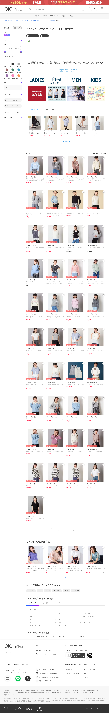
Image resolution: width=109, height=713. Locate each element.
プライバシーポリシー (16, 690)
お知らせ (86, 677)
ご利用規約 (6, 690)
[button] (13, 40)
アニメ (72, 16)
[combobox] (42, 9)
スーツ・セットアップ (36, 619)
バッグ (82, 619)
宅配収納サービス (8, 695)
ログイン (8, 652)
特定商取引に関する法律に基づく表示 (90, 690)
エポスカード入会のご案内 (72, 673)
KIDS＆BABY (54, 16)
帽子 (31, 622)
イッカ (39, 590)
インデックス (75, 590)
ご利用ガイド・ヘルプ (89, 669)
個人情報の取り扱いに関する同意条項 (35, 690)
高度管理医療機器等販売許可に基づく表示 (39, 692)
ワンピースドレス (85, 613)
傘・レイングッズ (35, 625)
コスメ (64, 16)
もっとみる (66, 141)
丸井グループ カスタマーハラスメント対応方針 (57, 690)
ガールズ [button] (7, 35)
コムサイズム (57, 590)
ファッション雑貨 (85, 622)
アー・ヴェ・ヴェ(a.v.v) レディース (36, 636)
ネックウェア (58, 622)
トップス (43, 20)
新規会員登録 (68, 669)
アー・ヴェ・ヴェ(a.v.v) (30, 20)
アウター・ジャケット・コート (39, 613)
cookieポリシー (74, 690)
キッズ (38, 20)
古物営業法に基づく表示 (10, 692)
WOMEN (37, 16)
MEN (45, 16)
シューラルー (31, 590)
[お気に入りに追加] (43, 547)
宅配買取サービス (87, 692)
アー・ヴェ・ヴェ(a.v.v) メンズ (58, 636)
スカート (32, 616)
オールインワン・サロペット (88, 616)
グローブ (66, 590)
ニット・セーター (51, 20)
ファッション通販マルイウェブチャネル (13, 20)
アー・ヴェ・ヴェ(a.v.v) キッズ (77, 636)
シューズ (57, 619)
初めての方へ (87, 673)
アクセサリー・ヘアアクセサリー (64, 625)
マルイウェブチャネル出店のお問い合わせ (62, 692)
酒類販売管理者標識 (22, 692)
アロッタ (47, 590)
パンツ (57, 616)
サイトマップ (77, 692)
